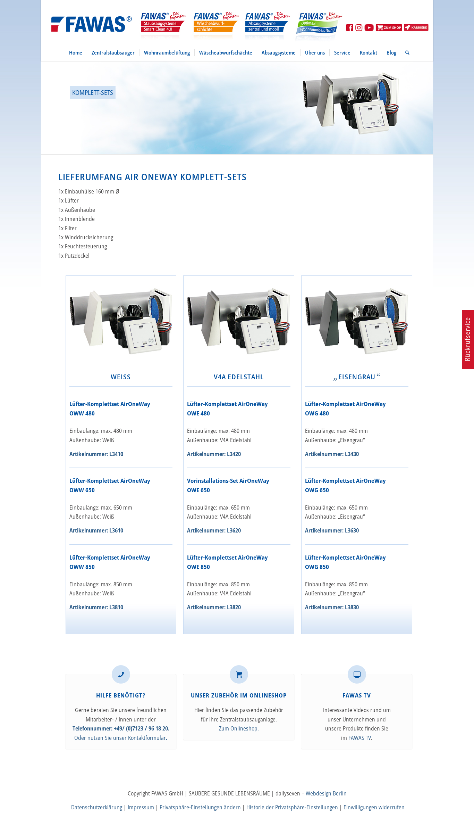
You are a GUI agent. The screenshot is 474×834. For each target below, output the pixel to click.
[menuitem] (76, 52)
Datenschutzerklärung (96, 807)
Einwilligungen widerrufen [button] (374, 807)
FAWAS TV (359, 738)
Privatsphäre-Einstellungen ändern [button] (200, 807)
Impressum (141, 807)
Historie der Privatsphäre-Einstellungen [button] (292, 807)
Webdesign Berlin (326, 793)
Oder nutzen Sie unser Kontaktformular (120, 738)
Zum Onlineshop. (239, 728)
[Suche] (405, 52)
